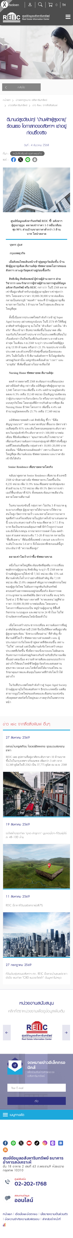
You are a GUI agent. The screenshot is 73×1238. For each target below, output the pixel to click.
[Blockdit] (60, 1143)
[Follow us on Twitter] (21, 1143)
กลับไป (21, 87)
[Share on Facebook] (13, 159)
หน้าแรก (7, 100)
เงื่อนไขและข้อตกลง (26, 1214)
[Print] (34, 159)
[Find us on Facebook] (5, 1143)
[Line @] (13, 1143)
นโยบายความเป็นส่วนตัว (54, 1214)
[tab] (36, 1115)
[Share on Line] (27, 159)
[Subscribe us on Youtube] (29, 1143)
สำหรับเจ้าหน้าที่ (51, 1219)
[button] (36, 1114)
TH (64, 4)
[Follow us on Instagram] (44, 1143)
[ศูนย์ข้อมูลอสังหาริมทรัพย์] (36, 1030)
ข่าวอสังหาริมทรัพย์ (17, 105)
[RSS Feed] (5, 1149)
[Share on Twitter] (20, 159)
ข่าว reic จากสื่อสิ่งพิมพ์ (45, 105)
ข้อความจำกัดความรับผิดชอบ (22, 1219)
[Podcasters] (52, 1143)
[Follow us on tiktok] (36, 1143)
